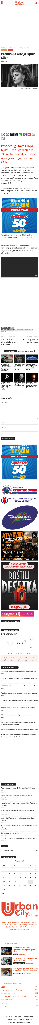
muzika (30, 329)
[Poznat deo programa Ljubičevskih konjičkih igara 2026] (6, 951)
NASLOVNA (9, 1017)
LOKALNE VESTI (11, 1019)
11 (9, 877)
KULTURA (4, 1003)
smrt (3, 331)
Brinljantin (18, 329)
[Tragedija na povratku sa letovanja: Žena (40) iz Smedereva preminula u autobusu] (7, 359)
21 (25, 882)
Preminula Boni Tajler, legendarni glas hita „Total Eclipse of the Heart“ (6, 386)
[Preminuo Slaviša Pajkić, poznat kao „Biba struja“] (19, 377)
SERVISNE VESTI (18, 973)
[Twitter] (22, 933)
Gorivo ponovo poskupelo (10, 833)
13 (20, 877)
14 (25, 877)
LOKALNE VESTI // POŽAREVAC (12, 990)
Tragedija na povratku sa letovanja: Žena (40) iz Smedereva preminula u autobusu (6, 367)
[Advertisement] (19, 26)
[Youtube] (26, 933)
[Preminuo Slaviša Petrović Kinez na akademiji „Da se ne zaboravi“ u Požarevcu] (32, 377)
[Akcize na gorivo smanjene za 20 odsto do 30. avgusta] (6, 961)
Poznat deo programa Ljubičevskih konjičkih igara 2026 (18, 789)
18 (9, 882)
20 (20, 882)
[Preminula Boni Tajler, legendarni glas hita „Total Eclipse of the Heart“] (7, 377)
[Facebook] (13, 933)
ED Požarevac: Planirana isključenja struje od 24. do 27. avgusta (19, 827)
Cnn (12, 327)
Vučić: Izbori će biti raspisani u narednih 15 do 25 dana (22, 729)
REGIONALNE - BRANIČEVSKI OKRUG (14, 997)
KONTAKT (29, 1019)
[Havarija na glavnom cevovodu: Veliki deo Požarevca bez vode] (6, 972)
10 (4, 877)
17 (4, 882)
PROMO (21, 1019)
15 (30, 877)
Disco (24, 329)
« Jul (2, 893)
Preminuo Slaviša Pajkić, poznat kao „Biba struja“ (19, 384)
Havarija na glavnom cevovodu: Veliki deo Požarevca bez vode (19, 804)
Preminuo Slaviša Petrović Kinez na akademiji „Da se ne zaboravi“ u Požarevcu (31, 385)
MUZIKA (4, 50)
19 (15, 882)
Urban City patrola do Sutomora (30, 341)
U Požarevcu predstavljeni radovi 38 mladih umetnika (19, 838)
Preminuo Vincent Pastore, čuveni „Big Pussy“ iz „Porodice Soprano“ (19, 366)
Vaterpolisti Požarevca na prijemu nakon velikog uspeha (17, 819)
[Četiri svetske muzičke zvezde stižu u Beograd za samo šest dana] (32, 359)
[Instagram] (17, 933)
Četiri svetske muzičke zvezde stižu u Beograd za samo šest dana (31, 366)
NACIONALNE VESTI (19, 963)
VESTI (10, 50)
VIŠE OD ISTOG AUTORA (25, 351)
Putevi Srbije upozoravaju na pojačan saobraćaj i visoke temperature (17, 812)
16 (35, 877)
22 (30, 882)
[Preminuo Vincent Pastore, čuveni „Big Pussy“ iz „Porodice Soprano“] (19, 359)
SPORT (3, 1006)
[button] (35, 3)
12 (15, 877)
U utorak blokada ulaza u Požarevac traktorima (8, 342)
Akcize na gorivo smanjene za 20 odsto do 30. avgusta (17, 797)
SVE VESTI (18, 1017)
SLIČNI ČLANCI (10, 351)
